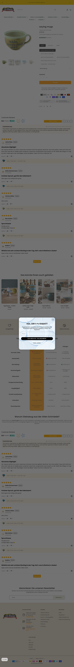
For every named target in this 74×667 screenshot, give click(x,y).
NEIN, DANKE (37, 343)
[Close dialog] (53, 319)
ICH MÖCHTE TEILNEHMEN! (37, 338)
